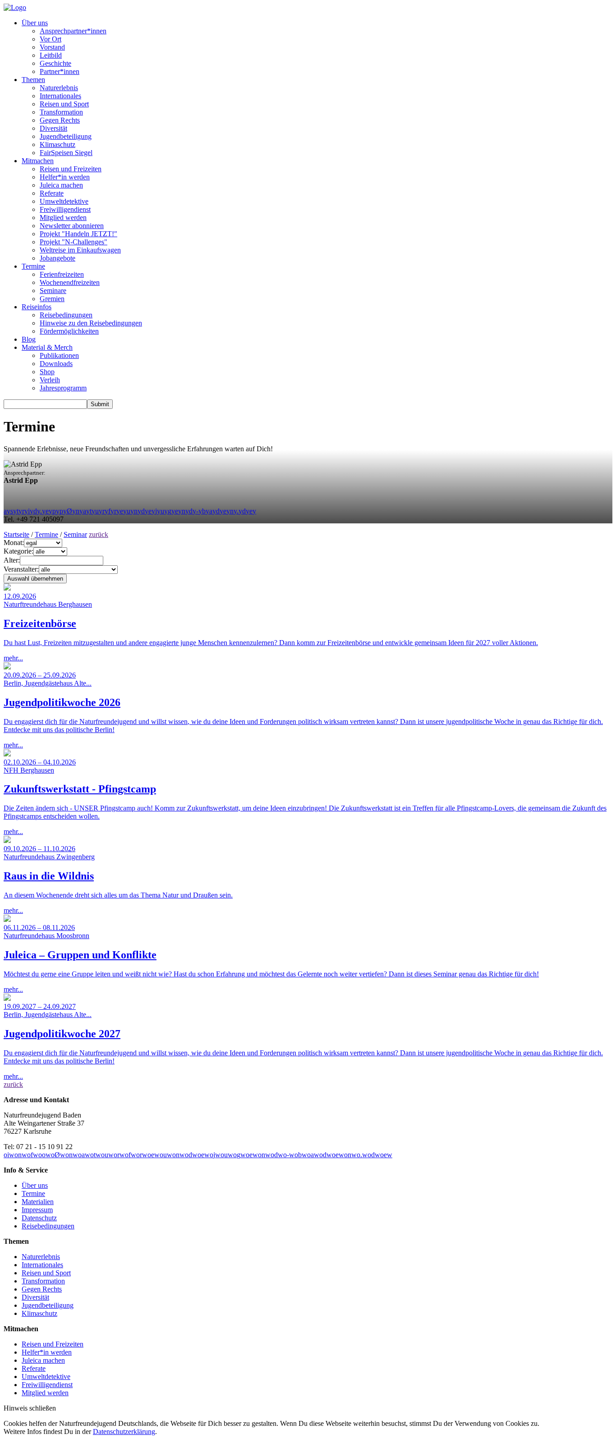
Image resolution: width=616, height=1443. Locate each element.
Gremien (52, 298)
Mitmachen (38, 161)
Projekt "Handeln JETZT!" (78, 234)
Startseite (16, 534)
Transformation (61, 112)
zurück (98, 534)
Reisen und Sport (64, 104)
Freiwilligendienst (65, 209)
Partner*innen (59, 71)
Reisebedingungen (66, 315)
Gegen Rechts (60, 120)
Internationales (60, 96)
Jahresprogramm (63, 388)
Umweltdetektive (64, 201)
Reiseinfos (36, 307)
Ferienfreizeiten (62, 274)
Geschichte (55, 63)
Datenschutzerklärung (124, 1431)
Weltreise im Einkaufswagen (80, 250)
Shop (47, 372)
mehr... (271, 627)
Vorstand (52, 47)
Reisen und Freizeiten (70, 169)
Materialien (38, 1201)
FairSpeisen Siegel (66, 152)
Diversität (53, 128)
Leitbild (51, 55)
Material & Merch (47, 347)
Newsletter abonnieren (72, 225)
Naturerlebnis (59, 88)
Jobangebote (57, 258)
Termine (33, 266)
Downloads (56, 363)
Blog (29, 339)
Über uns (35, 23)
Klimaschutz (57, 144)
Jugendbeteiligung (66, 136)
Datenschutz (39, 1218)
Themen (33, 79)
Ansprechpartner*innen (73, 31)
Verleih (50, 380)
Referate (52, 193)
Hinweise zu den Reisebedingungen (91, 323)
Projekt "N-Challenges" (73, 242)
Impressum (37, 1210)
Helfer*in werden (65, 177)
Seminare (53, 290)
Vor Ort (50, 39)
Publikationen (59, 355)
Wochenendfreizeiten (70, 282)
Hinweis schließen (30, 1408)
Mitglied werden (63, 217)
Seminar (75, 534)
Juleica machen (61, 185)
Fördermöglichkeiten (69, 331)
